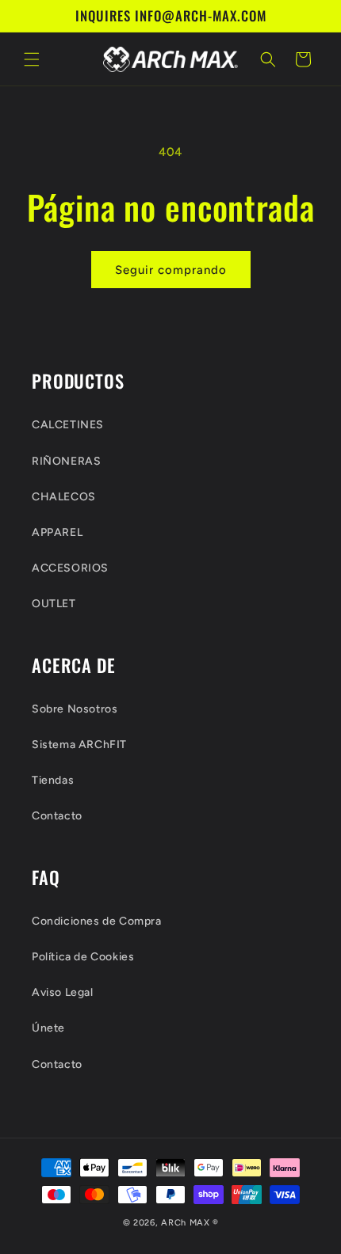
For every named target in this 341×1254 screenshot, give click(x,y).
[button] (31, 59)
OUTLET (54, 603)
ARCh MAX (185, 1223)
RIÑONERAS (66, 461)
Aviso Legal (63, 992)
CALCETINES (68, 424)
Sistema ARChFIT (79, 744)
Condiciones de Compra (97, 921)
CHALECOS (64, 497)
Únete (48, 1028)
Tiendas (53, 780)
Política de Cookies (83, 956)
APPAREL (57, 532)
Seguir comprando (171, 270)
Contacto (57, 816)
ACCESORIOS (70, 568)
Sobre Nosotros (74, 709)
